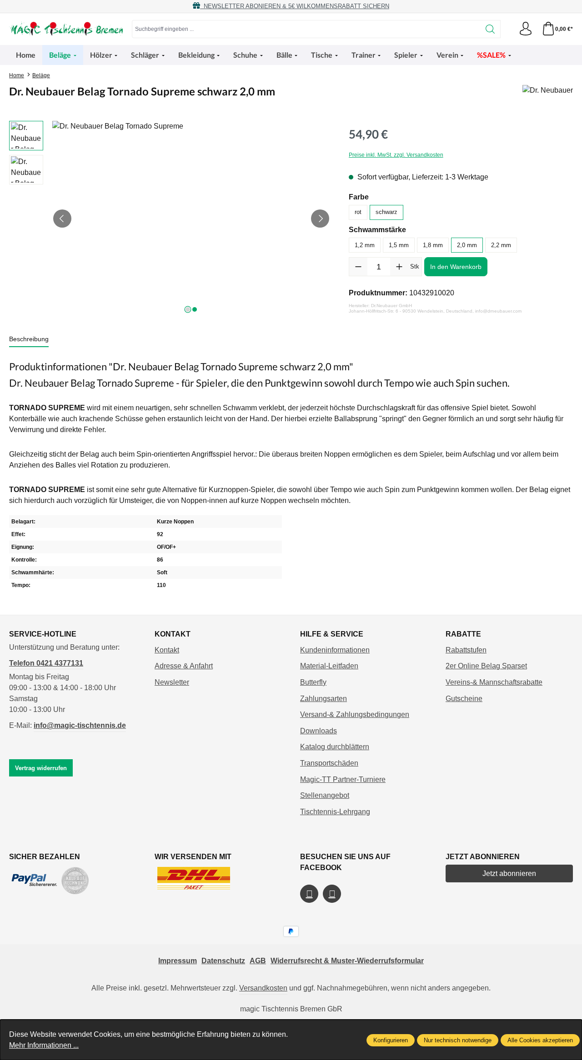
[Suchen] (490, 29)
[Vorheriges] (62, 218)
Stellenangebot (324, 795)
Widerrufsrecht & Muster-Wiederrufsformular (347, 961)
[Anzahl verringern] (358, 267)
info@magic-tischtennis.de (80, 725)
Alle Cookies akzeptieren (540, 1040)
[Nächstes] (320, 218)
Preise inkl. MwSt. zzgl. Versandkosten (396, 155)
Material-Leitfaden (329, 666)
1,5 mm (399, 245)
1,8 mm (433, 245)
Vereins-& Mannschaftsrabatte (494, 682)
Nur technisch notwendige (458, 1040)
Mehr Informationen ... (44, 1045)
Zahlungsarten (323, 698)
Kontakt (167, 650)
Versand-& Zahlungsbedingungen (354, 714)
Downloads (318, 731)
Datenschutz (223, 961)
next (188, 309)
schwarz (386, 212)
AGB (258, 961)
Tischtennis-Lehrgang (335, 812)
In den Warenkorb (456, 266)
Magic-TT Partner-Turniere (343, 779)
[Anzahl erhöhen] (399, 267)
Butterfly (313, 682)
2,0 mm (467, 245)
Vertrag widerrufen (41, 768)
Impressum (177, 961)
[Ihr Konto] (525, 29)
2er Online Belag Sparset (486, 666)
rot (358, 212)
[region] (170, 218)
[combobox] (306, 29)
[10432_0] (191, 218)
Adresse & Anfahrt (184, 666)
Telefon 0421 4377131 (46, 663)
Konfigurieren (390, 1040)
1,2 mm (365, 245)
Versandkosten (263, 988)
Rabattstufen (466, 650)
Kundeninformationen (335, 650)
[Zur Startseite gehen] (66, 29)
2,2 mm (501, 245)
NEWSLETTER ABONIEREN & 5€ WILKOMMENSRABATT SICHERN (294, 6)
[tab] (29, 339)
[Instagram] (332, 894)
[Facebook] (309, 894)
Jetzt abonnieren (509, 873)
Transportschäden (329, 763)
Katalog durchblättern (334, 747)
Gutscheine (464, 698)
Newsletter (172, 682)
